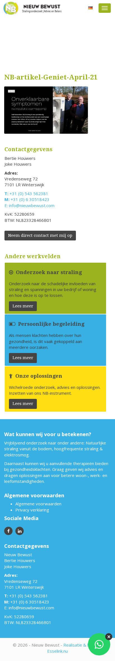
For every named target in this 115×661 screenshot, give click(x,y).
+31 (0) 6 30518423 (30, 199)
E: (6, 205)
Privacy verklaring (32, 510)
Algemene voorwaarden (38, 503)
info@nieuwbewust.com (31, 205)
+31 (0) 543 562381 (28, 193)
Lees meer (23, 306)
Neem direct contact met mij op (40, 235)
